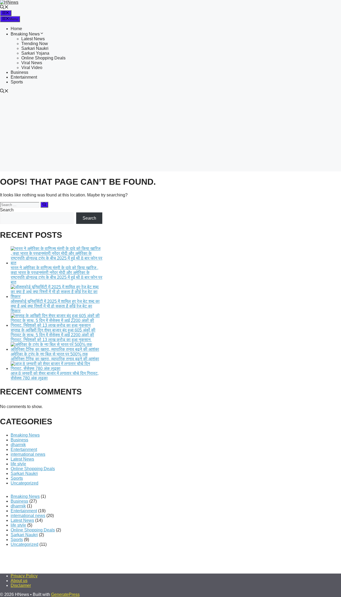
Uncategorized (24, 483)
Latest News (33, 39)
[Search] (44, 205)
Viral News (31, 62)
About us (19, 580)
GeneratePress (65, 594)
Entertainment (24, 77)
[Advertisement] (170, 134)
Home (16, 28)
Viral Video (31, 67)
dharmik (18, 444)
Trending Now (34, 43)
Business (19, 72)
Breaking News (25, 34)
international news (28, 454)
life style (18, 464)
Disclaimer (21, 585)
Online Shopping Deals (43, 58)
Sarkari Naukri (34, 48)
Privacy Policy (24, 576)
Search (7, 210)
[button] (4, 7)
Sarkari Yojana (35, 53)
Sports (17, 82)
